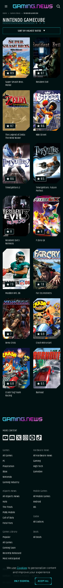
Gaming (37, 461)
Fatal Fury (8, 523)
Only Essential (22, 581)
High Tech (38, 466)
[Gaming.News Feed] (32, 437)
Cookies (22, 567)
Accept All (43, 581)
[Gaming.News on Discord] (12, 437)
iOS (34, 507)
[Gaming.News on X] (19, 437)
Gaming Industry (11, 482)
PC (4, 461)
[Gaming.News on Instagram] (25, 437)
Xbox (5, 472)
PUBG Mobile (9, 512)
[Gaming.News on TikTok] (39, 437)
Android (37, 502)
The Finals (8, 507)
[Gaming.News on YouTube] (5, 437)
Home (5, 13)
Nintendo (7, 477)
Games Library (15, 13)
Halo (5, 502)
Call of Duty (8, 518)
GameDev (38, 472)
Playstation (8, 466)
